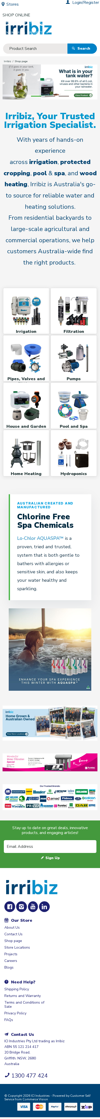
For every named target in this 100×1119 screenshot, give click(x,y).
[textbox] (35, 48)
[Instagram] (21, 906)
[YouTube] (33, 906)
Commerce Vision (35, 1099)
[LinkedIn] (44, 906)
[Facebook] (9, 906)
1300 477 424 (29, 1076)
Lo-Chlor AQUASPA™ (41, 538)
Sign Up (52, 857)
